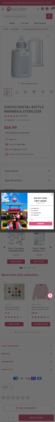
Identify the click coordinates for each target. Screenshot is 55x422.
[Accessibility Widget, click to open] (50, 295)
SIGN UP (40, 223)
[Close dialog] (52, 194)
